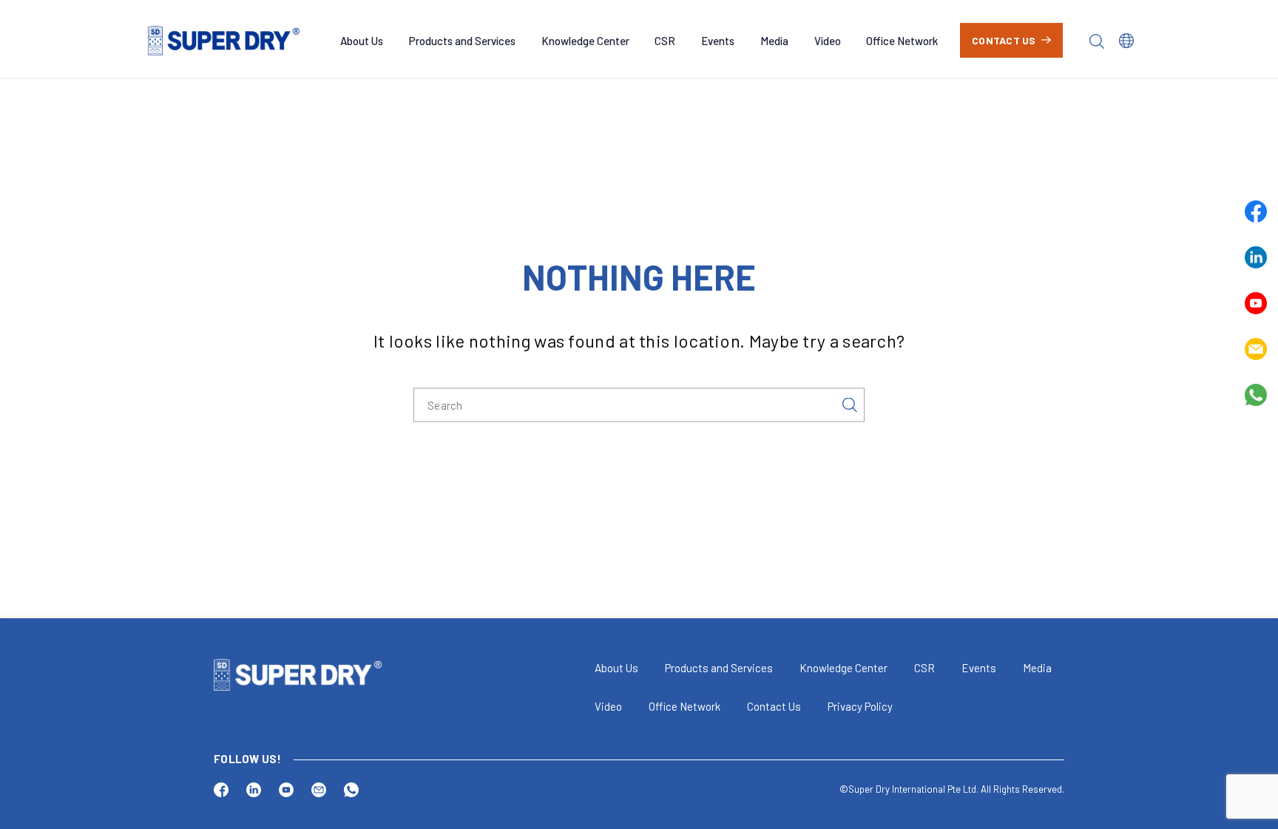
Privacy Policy (860, 706)
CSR (665, 40)
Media (774, 40)
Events (717, 40)
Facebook (1256, 211)
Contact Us (1004, 40)
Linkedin (1256, 257)
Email (1256, 349)
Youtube (1256, 303)
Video (827, 40)
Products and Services (462, 40)
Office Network (902, 40)
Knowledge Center (585, 40)
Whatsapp (1256, 395)
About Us (361, 40)
